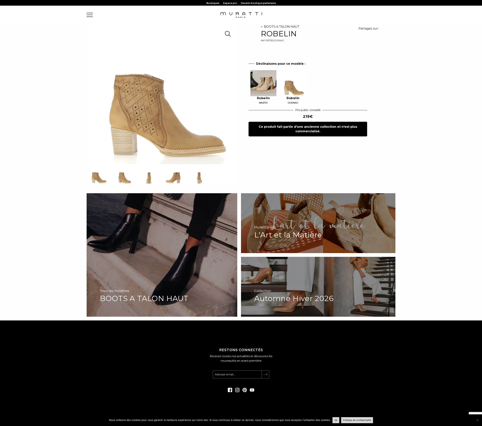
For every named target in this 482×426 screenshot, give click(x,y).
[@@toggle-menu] (90, 15)
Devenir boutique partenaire (258, 3)
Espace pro (230, 3)
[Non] (477, 420)
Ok (335, 420)
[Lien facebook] (230, 391)
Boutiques (212, 3)
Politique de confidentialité (357, 420)
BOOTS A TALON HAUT (282, 26)
